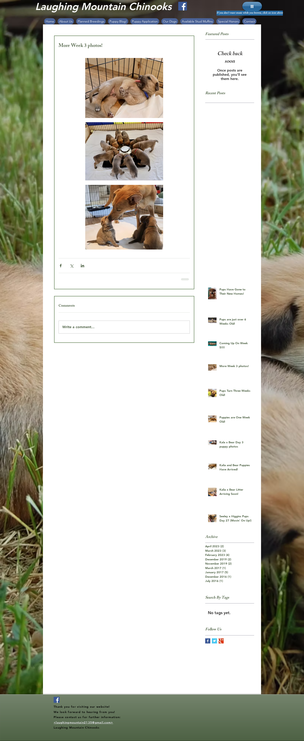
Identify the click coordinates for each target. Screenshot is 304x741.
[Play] (252, 6)
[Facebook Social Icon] (182, 6)
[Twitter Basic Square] (214, 644)
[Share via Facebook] (61, 266)
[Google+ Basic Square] (221, 644)
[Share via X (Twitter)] (71, 266)
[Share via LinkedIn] (82, 266)
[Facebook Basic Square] (207, 644)
